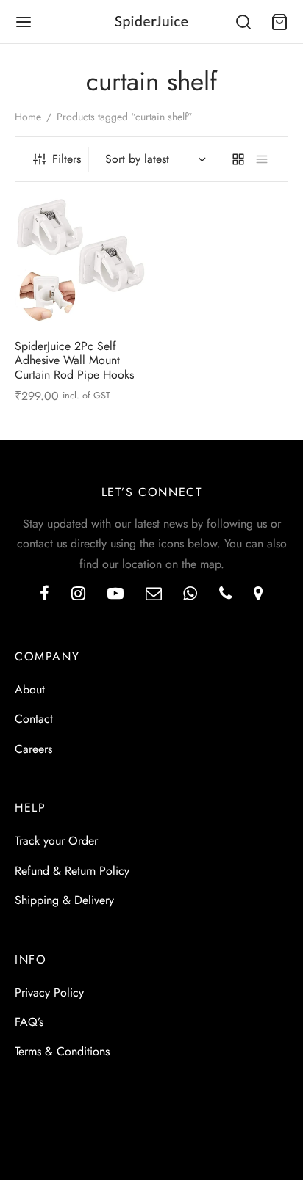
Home (28, 116)
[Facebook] (44, 594)
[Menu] (23, 22)
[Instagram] (78, 594)
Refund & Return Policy (72, 870)
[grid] (238, 159)
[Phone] (225, 594)
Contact (34, 718)
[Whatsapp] (190, 594)
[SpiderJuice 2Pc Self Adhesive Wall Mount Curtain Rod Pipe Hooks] (80, 262)
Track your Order (56, 840)
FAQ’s (29, 1021)
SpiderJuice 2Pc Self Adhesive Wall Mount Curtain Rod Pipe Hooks (74, 360)
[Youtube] (115, 594)
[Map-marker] (258, 594)
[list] (262, 159)
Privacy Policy (49, 992)
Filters (66, 158)
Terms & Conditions (62, 1051)
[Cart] (279, 22)
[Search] (243, 22)
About (30, 689)
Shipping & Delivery (64, 900)
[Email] (153, 594)
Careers (33, 748)
